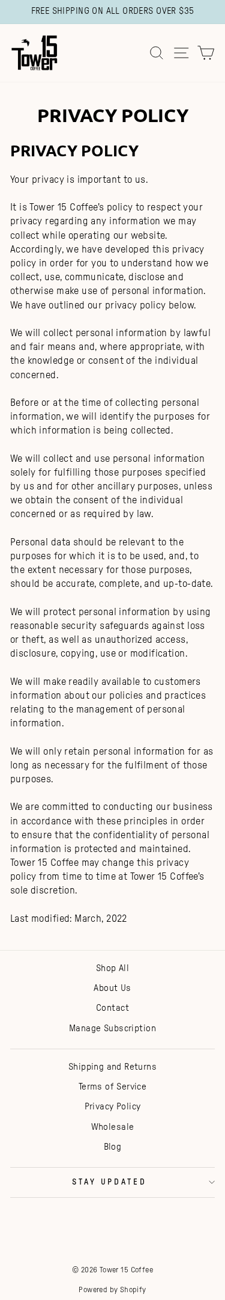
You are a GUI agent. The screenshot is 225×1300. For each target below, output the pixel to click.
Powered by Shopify (112, 1289)
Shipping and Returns (112, 1067)
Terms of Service (113, 1086)
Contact (112, 1008)
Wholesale (112, 1127)
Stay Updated (110, 1182)
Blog (113, 1146)
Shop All (112, 968)
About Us (112, 988)
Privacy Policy (113, 1106)
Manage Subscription (112, 1028)
